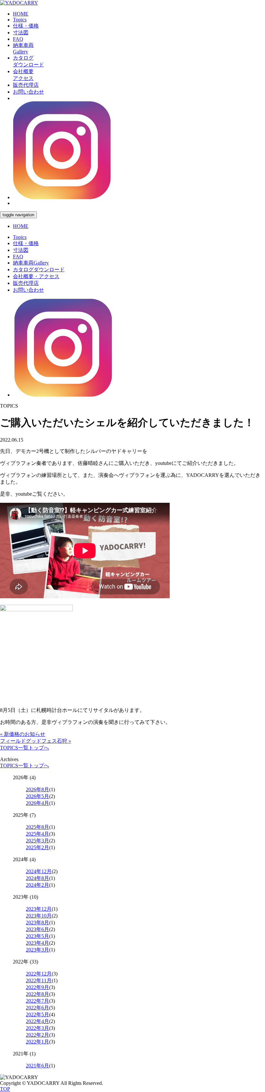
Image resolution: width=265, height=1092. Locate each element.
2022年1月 (37, 1041)
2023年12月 (39, 909)
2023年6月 (37, 929)
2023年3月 (37, 949)
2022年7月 (37, 1001)
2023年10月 (39, 915)
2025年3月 (37, 840)
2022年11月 (39, 980)
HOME (20, 14)
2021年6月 (37, 1065)
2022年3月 (37, 1028)
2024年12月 (39, 871)
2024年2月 (37, 885)
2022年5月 (37, 1014)
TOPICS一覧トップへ (24, 747)
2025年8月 (37, 827)
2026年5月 (37, 796)
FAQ (18, 39)
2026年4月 (37, 803)
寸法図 (20, 32)
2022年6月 (37, 1007)
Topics (19, 19)
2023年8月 (37, 922)
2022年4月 (37, 1021)
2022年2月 (37, 1035)
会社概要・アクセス (36, 276)
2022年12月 (39, 973)
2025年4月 (37, 834)
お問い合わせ (28, 92)
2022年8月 (37, 994)
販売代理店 (26, 85)
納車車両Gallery (31, 262)
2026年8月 (37, 789)
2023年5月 (37, 936)
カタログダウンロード (39, 269)
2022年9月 (37, 987)
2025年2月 (37, 847)
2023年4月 (37, 943)
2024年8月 (37, 878)
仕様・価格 (26, 25)
